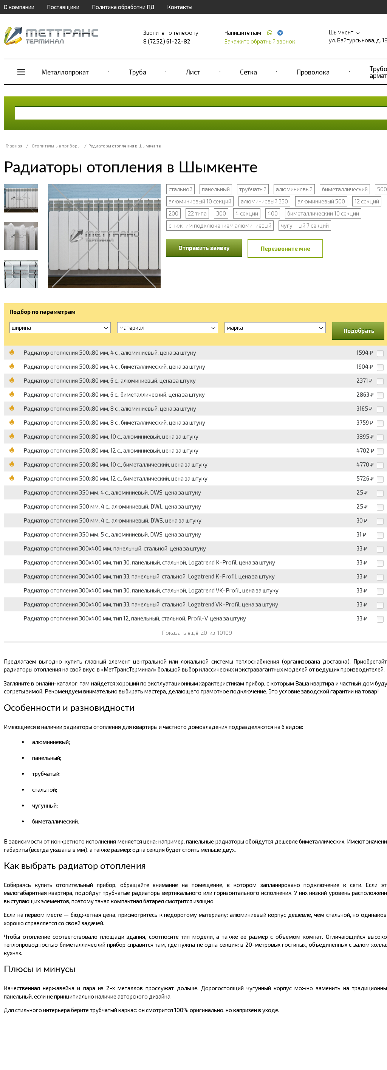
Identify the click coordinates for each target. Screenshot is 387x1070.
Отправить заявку (204, 247)
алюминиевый (294, 189)
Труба (137, 71)
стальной (180, 189)
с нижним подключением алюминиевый (220, 225)
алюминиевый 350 (264, 201)
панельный (216, 189)
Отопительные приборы (56, 145)
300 (221, 213)
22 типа (197, 213)
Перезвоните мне (285, 248)
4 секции (246, 213)
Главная (14, 145)
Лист (193, 71)
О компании (19, 6)
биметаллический (345, 189)
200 (173, 213)
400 (273, 213)
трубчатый (252, 189)
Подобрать (359, 330)
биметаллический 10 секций (323, 213)
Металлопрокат (65, 71)
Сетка (248, 71)
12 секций (366, 201)
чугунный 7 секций (305, 225)
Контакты (179, 6)
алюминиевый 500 (321, 201)
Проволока (313, 71)
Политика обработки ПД (123, 6)
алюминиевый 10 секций (200, 201)
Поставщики (63, 6)
